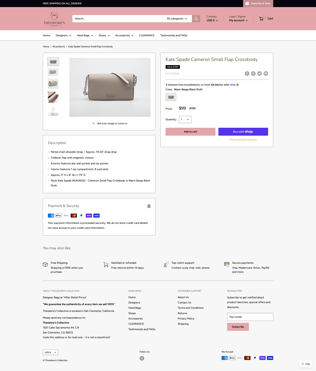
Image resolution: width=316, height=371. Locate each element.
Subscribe (238, 326)
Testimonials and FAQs (173, 35)
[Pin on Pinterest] (253, 73)
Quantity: (171, 119)
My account (237, 20)
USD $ (48, 352)
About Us (183, 297)
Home (46, 35)
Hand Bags (83, 35)
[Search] (196, 18)
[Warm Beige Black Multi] (171, 97)
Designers (61, 35)
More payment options (243, 139)
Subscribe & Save (260, 3)
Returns (182, 313)
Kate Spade (172, 73)
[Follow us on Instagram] (142, 358)
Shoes (102, 35)
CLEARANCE (147, 35)
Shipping (183, 323)
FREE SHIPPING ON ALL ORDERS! (62, 3)
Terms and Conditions (190, 307)
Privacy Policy (186, 318)
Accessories (122, 35)
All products (59, 46)
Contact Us (184, 302)
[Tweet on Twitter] (259, 73)
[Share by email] (265, 73)
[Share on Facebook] (247, 73)
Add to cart (190, 131)
